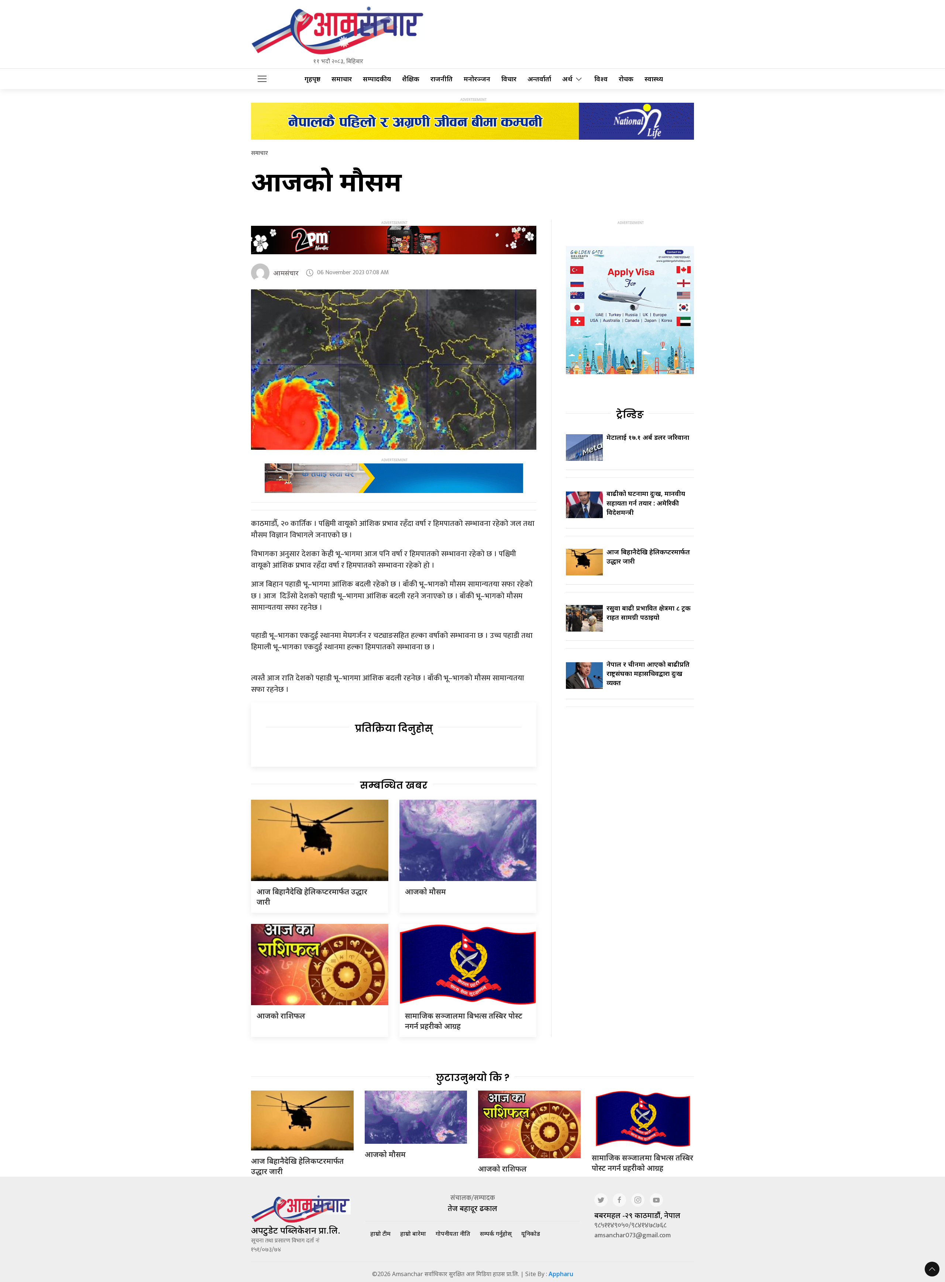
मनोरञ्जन (477, 79)
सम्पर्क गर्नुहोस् (496, 1233)
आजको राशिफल (281, 1016)
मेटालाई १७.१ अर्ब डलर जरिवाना (647, 437)
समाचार (341, 79)
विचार (508, 79)
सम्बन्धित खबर (393, 785)
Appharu (561, 1274)
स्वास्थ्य (654, 79)
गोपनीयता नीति (453, 1233)
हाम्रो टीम (380, 1233)
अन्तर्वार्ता (539, 79)
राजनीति (441, 79)
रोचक (626, 79)
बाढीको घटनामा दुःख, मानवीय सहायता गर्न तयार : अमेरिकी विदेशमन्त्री (645, 502)
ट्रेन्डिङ (630, 414)
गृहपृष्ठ (312, 79)
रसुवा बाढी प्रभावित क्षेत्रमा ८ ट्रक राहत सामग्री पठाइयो (648, 612)
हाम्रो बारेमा (413, 1233)
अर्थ (567, 79)
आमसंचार (286, 272)
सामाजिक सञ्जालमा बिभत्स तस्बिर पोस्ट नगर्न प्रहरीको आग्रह (642, 1163)
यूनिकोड (530, 1233)
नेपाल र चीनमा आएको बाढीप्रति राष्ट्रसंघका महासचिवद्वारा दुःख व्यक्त (648, 673)
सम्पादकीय (377, 79)
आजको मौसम (425, 892)
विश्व (601, 79)
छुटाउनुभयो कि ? (472, 1077)
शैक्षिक (410, 79)
